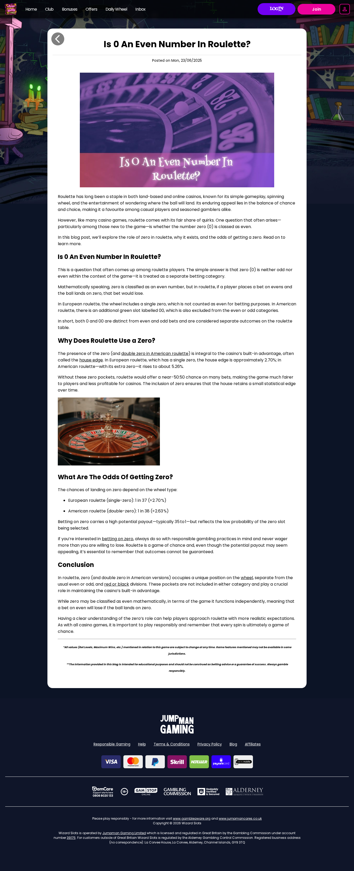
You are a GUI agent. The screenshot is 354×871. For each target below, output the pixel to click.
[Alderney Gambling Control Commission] (244, 791)
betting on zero (117, 539)
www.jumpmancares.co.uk (240, 818)
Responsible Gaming (112, 744)
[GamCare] (102, 791)
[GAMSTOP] (146, 791)
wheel (247, 578)
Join (316, 9)
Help (142, 744)
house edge (91, 360)
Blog (233, 744)
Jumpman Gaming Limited (124, 833)
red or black (116, 584)
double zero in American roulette (154, 353)
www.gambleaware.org (191, 818)
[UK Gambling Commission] (177, 791)
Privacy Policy (209, 744)
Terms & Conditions (172, 744)
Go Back (57, 38)
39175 (71, 837)
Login (277, 9)
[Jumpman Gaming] (177, 732)
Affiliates (253, 744)
